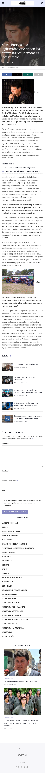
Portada (5, 573)
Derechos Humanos (10, 535)
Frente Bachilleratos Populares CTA (18, 548)
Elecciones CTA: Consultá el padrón (20, 168)
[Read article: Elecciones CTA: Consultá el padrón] (7, 367)
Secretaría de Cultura (12, 603)
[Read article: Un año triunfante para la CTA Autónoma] (22, 662)
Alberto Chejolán (10, 523)
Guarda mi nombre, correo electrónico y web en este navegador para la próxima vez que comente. (22, 503)
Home (3, 67)
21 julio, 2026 (18, 395)
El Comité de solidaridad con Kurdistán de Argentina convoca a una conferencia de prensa (21, 723)
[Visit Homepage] (22, 3)
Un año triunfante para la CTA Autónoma (20, 682)
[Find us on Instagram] (21, 767)
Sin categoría (8, 636)
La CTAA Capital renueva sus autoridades (22, 171)
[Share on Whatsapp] (28, 74)
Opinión (5, 569)
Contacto (22, 749)
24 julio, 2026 (19, 382)
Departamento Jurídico (12, 531)
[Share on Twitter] (17, 74)
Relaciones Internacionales (14, 590)
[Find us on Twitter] (19, 767)
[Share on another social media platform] (38, 74)
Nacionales (7, 561)
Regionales (7, 586)
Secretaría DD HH (9, 598)
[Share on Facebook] (7, 74)
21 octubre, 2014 (7, 62)
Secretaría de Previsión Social (15, 619)
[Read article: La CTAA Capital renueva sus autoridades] (7, 380)
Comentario (7, 443)
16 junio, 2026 (19, 408)
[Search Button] (42, 3)
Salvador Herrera (9, 594)
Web (3, 490)
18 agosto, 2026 (19, 367)
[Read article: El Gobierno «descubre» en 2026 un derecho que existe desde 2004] (7, 406)
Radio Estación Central (12, 577)
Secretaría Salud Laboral (13, 628)
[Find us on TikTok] (27, 767)
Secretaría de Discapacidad (13, 607)
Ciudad (15, 67)
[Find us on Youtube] (24, 767)
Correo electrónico (10, 481)
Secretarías (7, 632)
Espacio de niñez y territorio (14, 544)
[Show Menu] (3, 3)
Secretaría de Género (11, 615)
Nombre (6, 471)
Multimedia (6, 556)
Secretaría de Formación (12, 611)
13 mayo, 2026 (18, 421)
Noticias (9, 67)
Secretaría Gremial (10, 624)
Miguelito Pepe (8, 552)
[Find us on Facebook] (16, 767)
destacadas (7, 540)
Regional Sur (7, 582)
